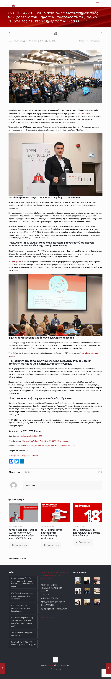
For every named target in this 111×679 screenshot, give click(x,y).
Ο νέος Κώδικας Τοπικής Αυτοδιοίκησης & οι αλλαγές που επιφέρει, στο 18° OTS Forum (23, 534)
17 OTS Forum (83, 114)
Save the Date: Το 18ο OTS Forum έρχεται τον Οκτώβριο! (23, 643)
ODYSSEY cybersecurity (61, 441)
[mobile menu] (97, 3)
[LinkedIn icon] (60, 669)
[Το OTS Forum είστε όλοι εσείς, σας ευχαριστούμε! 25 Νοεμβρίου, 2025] (108, 668)
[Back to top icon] (55, 659)
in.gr (28, 456)
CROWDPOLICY (41, 446)
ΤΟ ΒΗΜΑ (34, 456)
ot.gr (24, 456)
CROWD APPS (53, 446)
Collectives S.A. (27, 436)
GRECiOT (63, 446)
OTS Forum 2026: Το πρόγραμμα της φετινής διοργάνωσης (86, 532)
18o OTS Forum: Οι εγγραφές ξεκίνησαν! (22, 634)
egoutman (29, 41)
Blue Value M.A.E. (36, 441)
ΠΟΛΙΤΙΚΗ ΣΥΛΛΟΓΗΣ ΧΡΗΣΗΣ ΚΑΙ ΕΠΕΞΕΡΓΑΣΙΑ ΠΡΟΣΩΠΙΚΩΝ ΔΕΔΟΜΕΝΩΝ (54, 575)
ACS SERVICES (29, 446)
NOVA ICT (47, 441)
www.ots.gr (46, 617)
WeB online (72, 446)
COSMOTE (38, 436)
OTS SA (50, 665)
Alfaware (25, 441)
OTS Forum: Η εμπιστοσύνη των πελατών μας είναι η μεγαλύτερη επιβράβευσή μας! (22, 622)
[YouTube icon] (57, 669)
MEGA (19, 456)
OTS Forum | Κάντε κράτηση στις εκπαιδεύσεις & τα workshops (51, 534)
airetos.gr (12, 456)
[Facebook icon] (51, 669)
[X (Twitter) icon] (54, 669)
